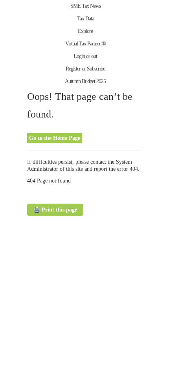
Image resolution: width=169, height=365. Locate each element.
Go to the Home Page (54, 138)
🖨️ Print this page (55, 210)
